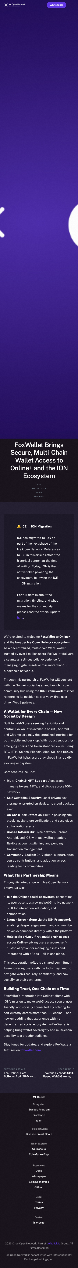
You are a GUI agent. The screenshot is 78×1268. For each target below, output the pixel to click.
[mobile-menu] (72, 5)
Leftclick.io (54, 1243)
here (20, 617)
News (39, 492)
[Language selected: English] (35, 1260)
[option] (2, 1256)
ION (39, 484)
